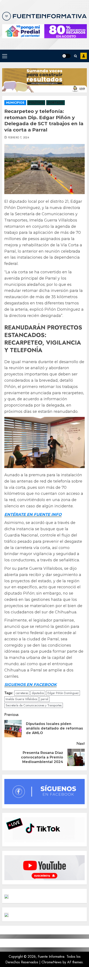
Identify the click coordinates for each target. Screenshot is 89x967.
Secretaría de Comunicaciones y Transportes (34, 705)
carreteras (22, 693)
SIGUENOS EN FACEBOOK (30, 684)
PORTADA (55, 102)
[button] (4, 56)
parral (44, 699)
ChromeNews (51, 962)
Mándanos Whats (83, 56)
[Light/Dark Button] (66, 56)
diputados (38, 693)
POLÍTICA (36, 102)
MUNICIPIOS (15, 102)
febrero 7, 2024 (18, 137)
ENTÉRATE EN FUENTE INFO (33, 514)
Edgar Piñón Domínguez (63, 693)
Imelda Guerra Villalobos (21, 699)
